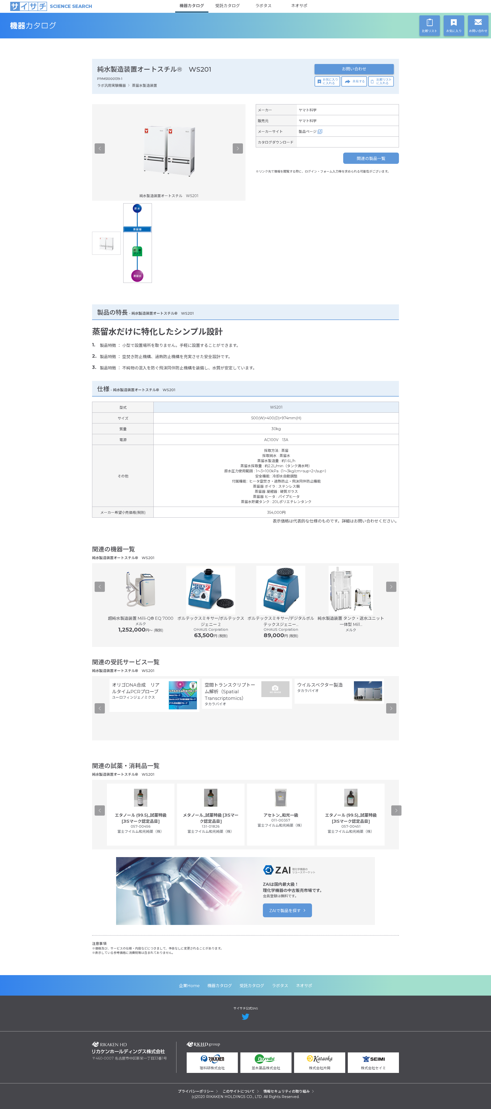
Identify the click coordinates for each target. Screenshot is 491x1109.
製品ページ (308, 131)
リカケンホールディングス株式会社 (128, 1048)
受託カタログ (227, 5)
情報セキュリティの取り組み (286, 1091)
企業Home (189, 985)
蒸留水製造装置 (144, 85)
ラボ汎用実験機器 (111, 85)
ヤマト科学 (308, 110)
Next (238, 148)
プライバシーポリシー (196, 1091)
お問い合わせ (354, 69)
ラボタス (263, 5)
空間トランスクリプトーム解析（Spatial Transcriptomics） (230, 691)
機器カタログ (192, 5)
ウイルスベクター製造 (320, 685)
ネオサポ (299, 5)
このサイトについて (238, 1091)
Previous (100, 148)
